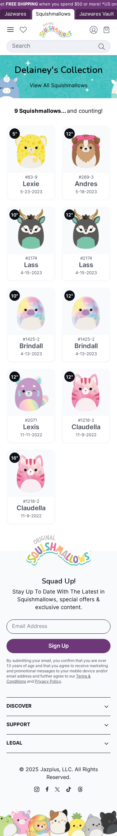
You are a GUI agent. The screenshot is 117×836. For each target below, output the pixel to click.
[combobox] (58, 46)
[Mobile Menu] (10, 30)
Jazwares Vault (96, 14)
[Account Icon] (91, 30)
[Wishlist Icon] (23, 30)
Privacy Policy (48, 682)
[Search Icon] (101, 46)
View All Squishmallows (58, 85)
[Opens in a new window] (36, 789)
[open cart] (104, 30)
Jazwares (15, 14)
